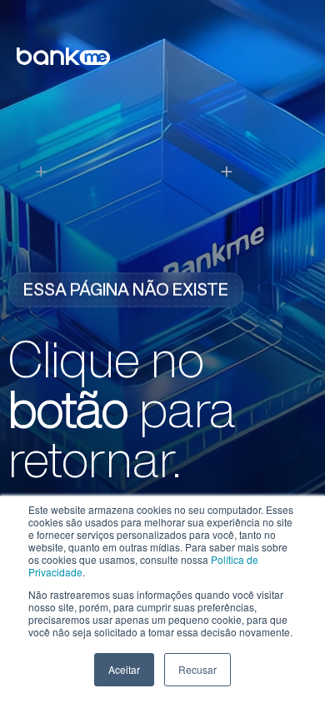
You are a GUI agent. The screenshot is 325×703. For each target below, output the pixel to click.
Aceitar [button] (124, 669)
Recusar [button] (197, 669)
